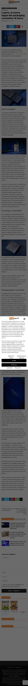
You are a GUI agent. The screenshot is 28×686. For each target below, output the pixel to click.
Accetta (14, 360)
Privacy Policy (18, 367)
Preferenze (14, 365)
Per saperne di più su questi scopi (21, 356)
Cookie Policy (9, 367)
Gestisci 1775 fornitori (11, 356)
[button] (24, 319)
